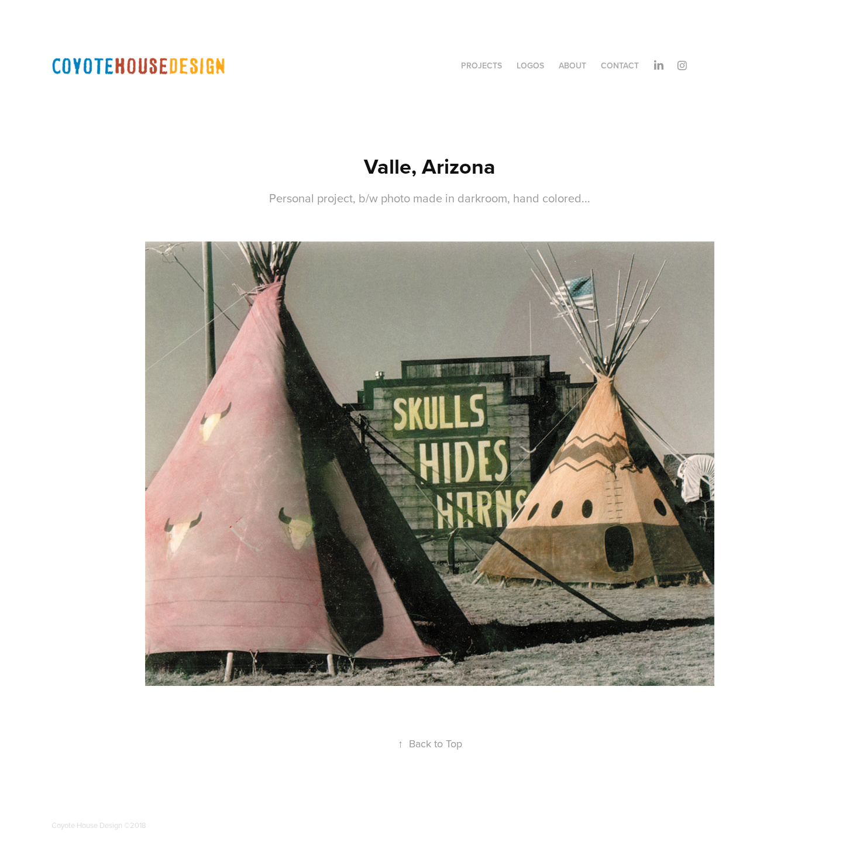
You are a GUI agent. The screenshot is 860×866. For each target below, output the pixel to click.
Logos (530, 65)
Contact (620, 65)
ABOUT (572, 65)
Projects (481, 65)
